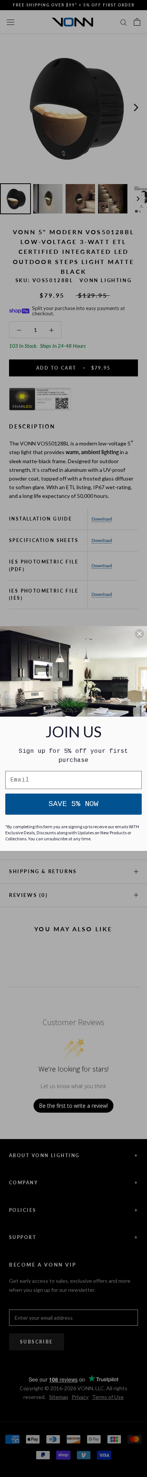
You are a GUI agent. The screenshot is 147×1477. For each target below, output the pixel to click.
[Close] (139, 633)
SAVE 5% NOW (73, 804)
